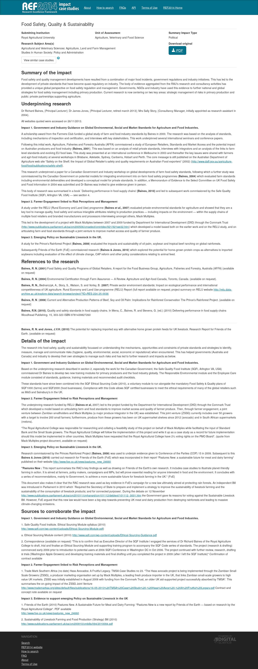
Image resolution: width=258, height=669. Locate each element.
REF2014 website (31, 647)
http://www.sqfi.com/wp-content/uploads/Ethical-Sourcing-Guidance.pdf (114, 535)
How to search (105, 7)
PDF (179, 50)
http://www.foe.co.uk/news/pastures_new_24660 (82, 461)
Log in (233, 6)
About (87, 7)
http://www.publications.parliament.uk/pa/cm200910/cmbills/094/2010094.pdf (67, 624)
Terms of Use (149, 7)
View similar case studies (39, 60)
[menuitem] (87, 7)
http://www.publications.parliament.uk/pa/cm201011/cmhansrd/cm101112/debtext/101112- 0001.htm (81, 495)
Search (25, 643)
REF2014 (50, 7)
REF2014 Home (172, 7)
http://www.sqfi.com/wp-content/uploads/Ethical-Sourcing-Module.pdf (62, 529)
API (134, 7)
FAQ (24, 655)
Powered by (225, 635)
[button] (58, 58)
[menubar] (133, 7)
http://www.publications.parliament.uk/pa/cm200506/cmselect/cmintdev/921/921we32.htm (75, 227)
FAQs (122, 7)
